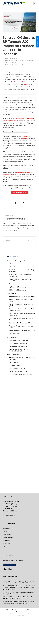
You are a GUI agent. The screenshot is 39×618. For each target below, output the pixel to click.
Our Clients (6, 540)
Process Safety (10, 60)
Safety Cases (13, 284)
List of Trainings (8, 537)
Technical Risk (11, 293)
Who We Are (6, 528)
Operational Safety (13, 354)
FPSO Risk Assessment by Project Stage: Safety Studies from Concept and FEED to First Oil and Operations (19, 582)
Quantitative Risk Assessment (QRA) (20, 323)
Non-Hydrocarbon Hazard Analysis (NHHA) (22, 330)
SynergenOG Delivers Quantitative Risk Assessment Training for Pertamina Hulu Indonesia (18, 593)
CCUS (6, 64)
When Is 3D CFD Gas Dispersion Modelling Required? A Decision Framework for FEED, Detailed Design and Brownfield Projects (19, 587)
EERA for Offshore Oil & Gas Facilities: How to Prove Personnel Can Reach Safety (19, 597)
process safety (23, 138)
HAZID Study (13, 264)
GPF (16, 64)
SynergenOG (26, 136)
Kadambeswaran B (11, 58)
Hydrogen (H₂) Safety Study (17, 287)
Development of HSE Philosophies (19, 340)
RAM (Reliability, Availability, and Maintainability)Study (19, 350)
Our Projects (7, 544)
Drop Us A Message (9, 565)
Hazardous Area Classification (18, 343)
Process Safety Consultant (24, 613)
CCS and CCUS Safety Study (17, 290)
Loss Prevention (12, 337)
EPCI (13, 64)
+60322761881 (10, 515)
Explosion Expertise (15, 333)
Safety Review (13, 362)
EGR (10, 64)
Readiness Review (14, 365)
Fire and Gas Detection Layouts (18, 346)
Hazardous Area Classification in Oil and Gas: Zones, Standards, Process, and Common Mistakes (18, 602)
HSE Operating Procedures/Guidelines (20, 374)
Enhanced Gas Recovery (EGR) (14, 82)
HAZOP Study (13, 267)
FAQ (4, 547)
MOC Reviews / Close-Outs (17, 368)
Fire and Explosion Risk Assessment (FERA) (22, 296)
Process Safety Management (25, 60)
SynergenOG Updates (9, 62)
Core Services (7, 534)
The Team (6, 531)
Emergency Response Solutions (18, 371)
